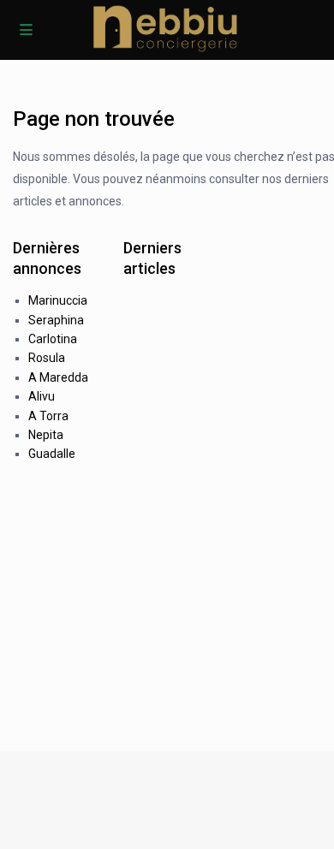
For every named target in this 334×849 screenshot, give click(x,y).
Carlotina (52, 339)
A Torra (48, 416)
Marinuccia (57, 300)
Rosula (46, 358)
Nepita (45, 435)
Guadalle (51, 453)
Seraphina (56, 320)
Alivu (41, 396)
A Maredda (58, 377)
